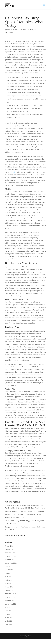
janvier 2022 (9, 590)
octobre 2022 (9, 559)
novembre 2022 (10, 556)
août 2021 (8, 607)
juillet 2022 (9, 570)
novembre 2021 (10, 597)
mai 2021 (8, 614)
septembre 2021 (10, 604)
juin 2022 (8, 573)
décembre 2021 (10, 594)
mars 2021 (8, 618)
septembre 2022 (10, 563)
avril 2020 (8, 621)
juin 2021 (8, 611)
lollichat (14, 172)
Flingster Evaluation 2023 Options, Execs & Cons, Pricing (24, 511)
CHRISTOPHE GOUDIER (17, 30)
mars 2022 (8, 583)
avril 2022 (8, 580)
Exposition (9, 32)
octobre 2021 (9, 601)
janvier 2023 (9, 549)
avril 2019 (8, 624)
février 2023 (9, 546)
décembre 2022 (10, 553)
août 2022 (8, 566)
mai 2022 (8, 577)
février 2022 (9, 587)
